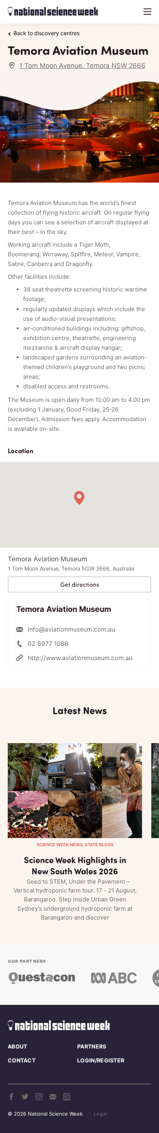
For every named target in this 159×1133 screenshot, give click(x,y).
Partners (91, 1046)
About (17, 1046)
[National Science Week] (53, 11)
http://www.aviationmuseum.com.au (80, 658)
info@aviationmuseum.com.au (71, 629)
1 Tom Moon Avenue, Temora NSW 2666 (82, 65)
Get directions (79, 584)
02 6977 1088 (48, 643)
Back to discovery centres (47, 33)
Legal (100, 1114)
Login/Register (100, 1060)
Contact (22, 1060)
